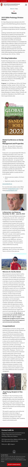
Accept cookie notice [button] (14, 464)
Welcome (12, 8)
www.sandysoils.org (7, 184)
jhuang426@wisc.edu (11, 190)
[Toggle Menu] (26, 5)
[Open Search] (26, 1)
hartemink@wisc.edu (13, 188)
